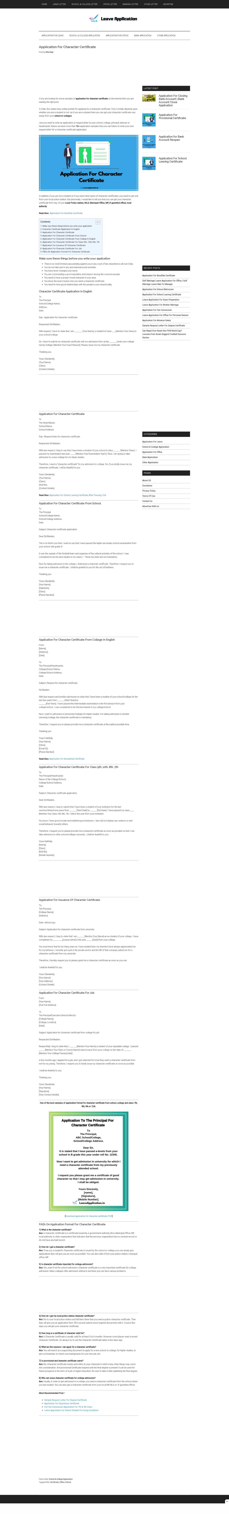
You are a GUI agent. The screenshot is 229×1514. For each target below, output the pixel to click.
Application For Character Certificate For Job (62, 248)
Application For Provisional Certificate (172, 116)
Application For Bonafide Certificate (66, 213)
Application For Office (152, 452)
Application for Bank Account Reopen (171, 138)
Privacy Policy (149, 491)
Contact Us (147, 501)
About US (146, 480)
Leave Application (114, 20)
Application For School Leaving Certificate (173, 160)
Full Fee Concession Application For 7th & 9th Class (68, 1407)
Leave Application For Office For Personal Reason (165, 315)
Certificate (54, 1482)
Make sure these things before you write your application (67, 226)
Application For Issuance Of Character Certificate (63, 245)
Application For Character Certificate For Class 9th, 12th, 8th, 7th (71, 242)
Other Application (150, 462)
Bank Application (150, 457)
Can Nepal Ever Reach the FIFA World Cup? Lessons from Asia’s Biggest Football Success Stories (164, 334)
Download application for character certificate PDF (88, 1216)
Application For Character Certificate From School (64, 235)
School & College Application (61, 1479)
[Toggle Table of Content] (97, 222)
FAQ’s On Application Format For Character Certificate (66, 252)
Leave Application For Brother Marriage (160, 305)
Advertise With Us (150, 506)
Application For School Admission (158, 289)
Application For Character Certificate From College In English (69, 239)
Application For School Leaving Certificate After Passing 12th (77, 495)
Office (62, 1482)
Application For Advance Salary (156, 320)
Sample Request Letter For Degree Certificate (65, 1400)
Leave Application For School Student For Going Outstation (71, 1410)
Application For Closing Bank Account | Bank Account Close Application (173, 100)
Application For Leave (152, 441)
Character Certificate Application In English (61, 229)
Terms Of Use (148, 496)
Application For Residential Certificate (66, 759)
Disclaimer (147, 485)
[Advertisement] (88, 77)
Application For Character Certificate (58, 232)
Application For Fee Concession (157, 310)
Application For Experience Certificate (61, 1403)
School (68, 1482)
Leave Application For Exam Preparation (160, 299)
